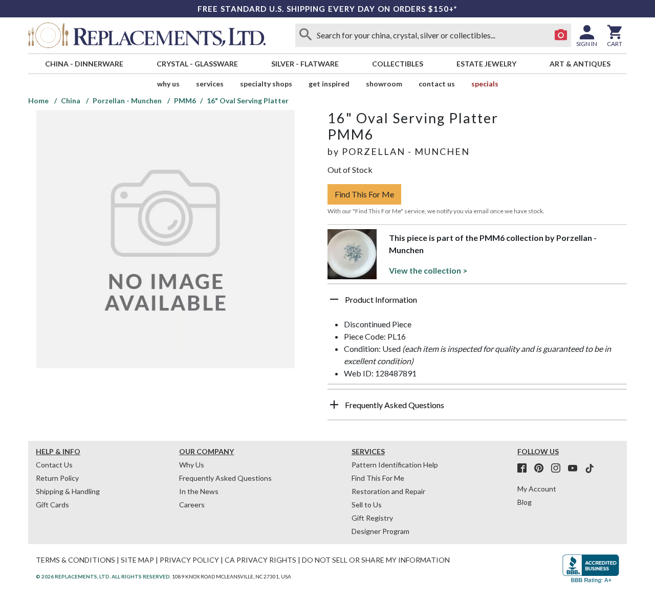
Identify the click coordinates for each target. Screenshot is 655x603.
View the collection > (428, 270)
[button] (477, 303)
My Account (536, 488)
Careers (192, 504)
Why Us (191, 464)
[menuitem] (84, 63)
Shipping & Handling (68, 491)
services (210, 83)
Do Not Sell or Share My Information (376, 559)
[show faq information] (334, 404)
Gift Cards (52, 504)
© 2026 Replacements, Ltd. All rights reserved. (103, 576)
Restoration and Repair (388, 491)
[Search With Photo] (561, 35)
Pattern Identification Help (395, 464)
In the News (199, 491)
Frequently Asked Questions (225, 478)
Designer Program (380, 531)
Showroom (384, 83)
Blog (524, 502)
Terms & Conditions (75, 559)
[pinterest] (542, 468)
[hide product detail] (334, 299)
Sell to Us (367, 504)
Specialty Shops (266, 83)
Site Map (137, 559)
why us (168, 83)
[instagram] (558, 468)
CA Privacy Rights (260, 559)
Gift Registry (372, 517)
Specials (484, 83)
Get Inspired (329, 83)
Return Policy (57, 478)
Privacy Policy (189, 559)
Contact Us (437, 83)
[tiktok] (589, 468)
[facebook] (525, 468)
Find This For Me (364, 194)
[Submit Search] (305, 35)
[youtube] (575, 468)
